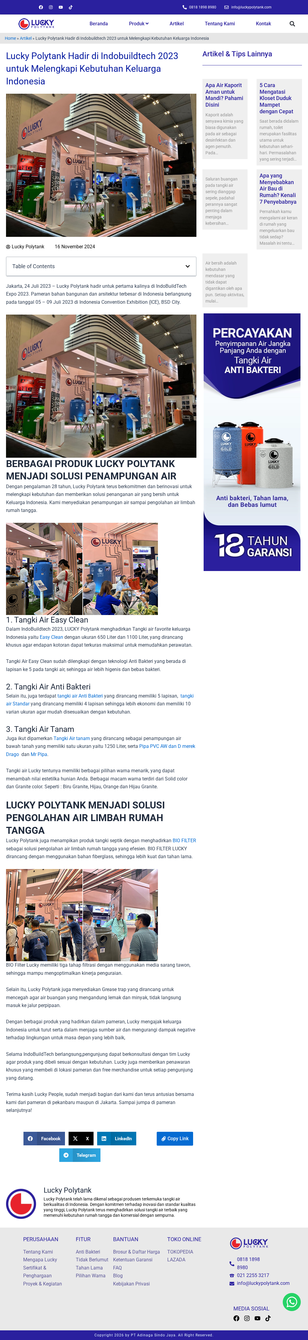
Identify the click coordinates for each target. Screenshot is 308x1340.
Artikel (177, 24)
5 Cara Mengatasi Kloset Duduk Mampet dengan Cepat (276, 98)
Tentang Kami (220, 24)
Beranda (99, 24)
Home (10, 38)
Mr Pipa (39, 754)
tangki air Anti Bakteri (80, 696)
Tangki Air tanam (72, 738)
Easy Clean (51, 637)
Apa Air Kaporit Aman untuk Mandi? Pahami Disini (224, 95)
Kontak (263, 24)
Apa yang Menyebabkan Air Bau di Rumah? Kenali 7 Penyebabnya (278, 188)
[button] (292, 24)
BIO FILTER (184, 840)
